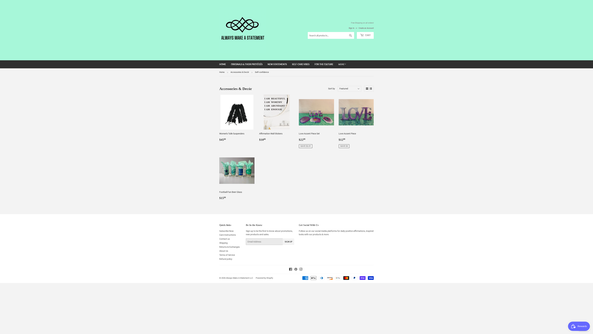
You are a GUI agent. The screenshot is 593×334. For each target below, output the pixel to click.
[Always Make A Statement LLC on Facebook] (290, 269)
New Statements (277, 64)
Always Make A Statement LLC (239, 278)
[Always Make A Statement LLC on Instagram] (301, 269)
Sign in (351, 28)
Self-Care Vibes (300, 64)
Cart (368, 35)
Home (222, 64)
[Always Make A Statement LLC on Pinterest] (295, 269)
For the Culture (324, 64)
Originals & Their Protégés (247, 64)
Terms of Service (227, 255)
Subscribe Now (226, 231)
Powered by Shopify (264, 278)
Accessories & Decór (240, 72)
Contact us (224, 239)
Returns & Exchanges (229, 247)
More (341, 64)
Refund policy (225, 259)
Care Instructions (227, 235)
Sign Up (288, 242)
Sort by (331, 88)
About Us (223, 251)
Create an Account (366, 28)
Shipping (223, 243)
